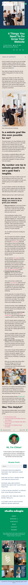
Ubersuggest (16, 258)
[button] (26, 4)
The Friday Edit (14, 282)
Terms (22, 581)
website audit (21, 396)
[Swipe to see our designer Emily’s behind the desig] (8, 559)
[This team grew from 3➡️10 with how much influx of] (20, 559)
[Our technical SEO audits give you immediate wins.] (8, 571)
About (14, 516)
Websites (16, 47)
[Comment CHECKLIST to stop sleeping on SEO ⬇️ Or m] (20, 571)
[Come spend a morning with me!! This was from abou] (8, 546)
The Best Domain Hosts (10, 417)
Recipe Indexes (15, 241)
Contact (14, 527)
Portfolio (14, 521)
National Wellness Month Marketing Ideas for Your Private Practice (13, 485)
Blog (14, 524)
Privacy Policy (17, 581)
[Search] (25, 466)
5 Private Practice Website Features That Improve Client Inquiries (12, 472)
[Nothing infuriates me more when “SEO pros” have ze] (20, 546)
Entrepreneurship (9, 47)
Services (13, 519)
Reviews (14, 529)
